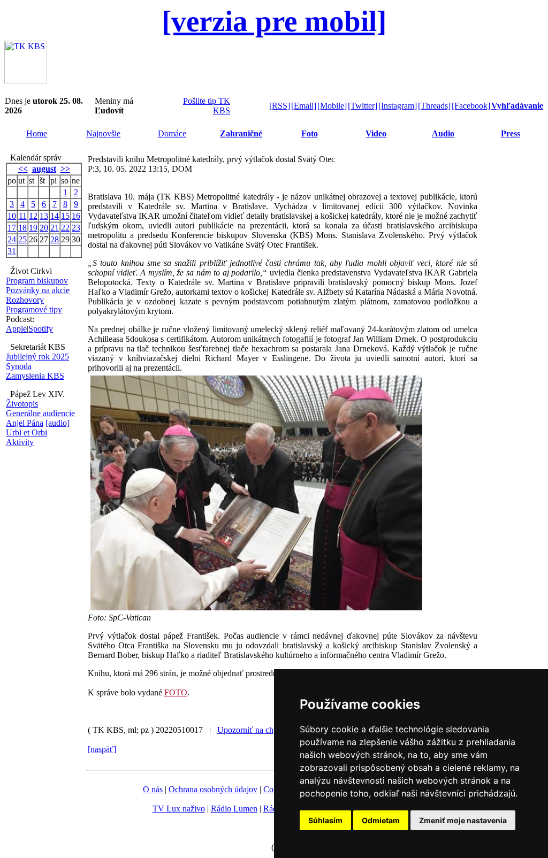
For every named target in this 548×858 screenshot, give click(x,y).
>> (65, 168)
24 (11, 239)
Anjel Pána (24, 422)
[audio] (57, 422)
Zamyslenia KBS (35, 375)
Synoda (19, 366)
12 (33, 215)
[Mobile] (332, 105)
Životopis (22, 403)
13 (44, 215)
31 (11, 251)
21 (54, 227)
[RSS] (279, 105)
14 (54, 215)
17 (11, 227)
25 (22, 239)
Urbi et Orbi (26, 432)
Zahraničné (241, 133)
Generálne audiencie (40, 413)
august (44, 168)
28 (54, 239)
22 (65, 227)
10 (11, 215)
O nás (153, 789)
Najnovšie (103, 133)
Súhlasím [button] (325, 820)
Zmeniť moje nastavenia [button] (463, 820)
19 (33, 227)
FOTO (175, 692)
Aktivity (20, 442)
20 (44, 227)
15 (65, 215)
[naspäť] (102, 749)
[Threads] (434, 105)
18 (22, 227)
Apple (16, 328)
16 (76, 215)
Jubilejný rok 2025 (37, 356)
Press (510, 133)
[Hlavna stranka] (25, 80)
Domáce (172, 133)
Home (36, 133)
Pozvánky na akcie (38, 290)
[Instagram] (397, 105)
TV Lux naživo (179, 808)
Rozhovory (25, 299)
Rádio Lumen (234, 808)
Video (376, 133)
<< (23, 168)
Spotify (40, 328)
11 (23, 215)
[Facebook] (471, 105)
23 (76, 227)
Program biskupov (37, 280)
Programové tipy (34, 309)
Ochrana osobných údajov (213, 789)
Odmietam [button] (381, 820)
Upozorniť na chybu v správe (267, 729)
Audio (443, 133)
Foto (309, 133)
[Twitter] (362, 105)
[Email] (303, 105)
